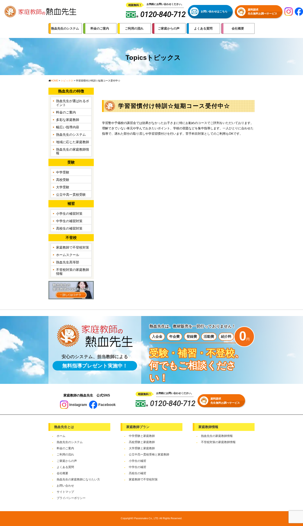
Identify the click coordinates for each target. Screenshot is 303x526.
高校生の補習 (137, 473)
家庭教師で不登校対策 (72, 247)
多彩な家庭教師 (67, 119)
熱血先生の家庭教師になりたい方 (78, 479)
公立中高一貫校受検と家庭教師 (149, 454)
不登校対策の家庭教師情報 (72, 271)
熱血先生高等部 (67, 262)
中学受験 (62, 172)
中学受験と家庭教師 (142, 436)
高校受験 (62, 180)
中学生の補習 (137, 467)
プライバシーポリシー (71, 498)
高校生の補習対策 (69, 228)
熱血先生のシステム (71, 134)
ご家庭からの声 (67, 460)
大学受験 (62, 187)
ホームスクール (67, 255)
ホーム (61, 436)
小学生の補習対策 (69, 213)
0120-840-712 (172, 403)
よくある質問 (65, 467)
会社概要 (62, 473)
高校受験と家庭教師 (142, 442)
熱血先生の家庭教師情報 (72, 151)
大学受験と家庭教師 (142, 448)
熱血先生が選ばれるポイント (72, 103)
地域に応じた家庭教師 (72, 142)
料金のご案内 (66, 112)
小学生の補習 (137, 460)
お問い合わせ (65, 485)
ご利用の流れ (65, 454)
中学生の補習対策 (69, 221)
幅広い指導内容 (67, 127)
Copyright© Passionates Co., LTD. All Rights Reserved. (151, 518)
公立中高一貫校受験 (71, 194)
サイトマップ (65, 491)
